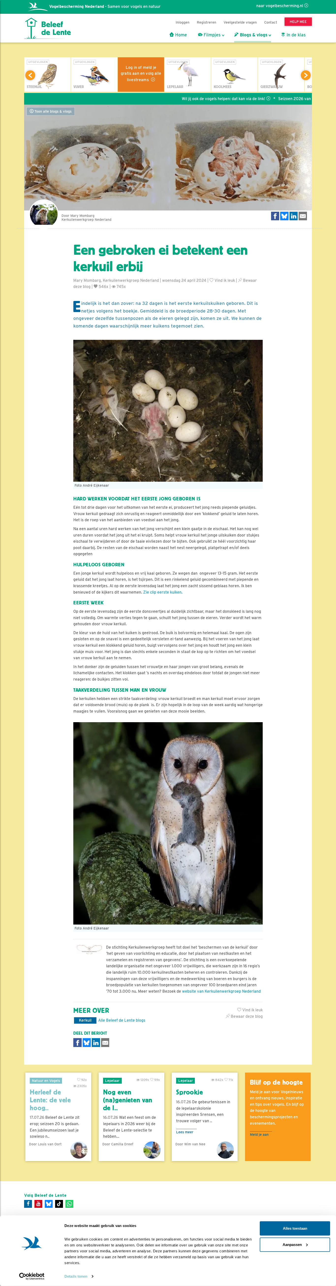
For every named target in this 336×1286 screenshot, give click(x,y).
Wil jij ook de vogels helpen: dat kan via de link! (186, 98)
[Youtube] (38, 1204)
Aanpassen (292, 1244)
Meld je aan (259, 1134)
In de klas (295, 34)
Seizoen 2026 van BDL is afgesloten (273, 98)
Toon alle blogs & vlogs (52, 111)
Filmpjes (211, 34)
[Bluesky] (49, 1204)
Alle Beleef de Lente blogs (121, 1020)
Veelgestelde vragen (240, 22)
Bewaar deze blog (246, 1016)
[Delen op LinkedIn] (294, 216)
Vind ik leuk (224, 280)
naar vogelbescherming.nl (279, 5)
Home (180, 34)
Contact (270, 22)
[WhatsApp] (69, 1204)
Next (306, 75)
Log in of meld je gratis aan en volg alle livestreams (141, 73)
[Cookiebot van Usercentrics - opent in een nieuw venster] (31, 1276)
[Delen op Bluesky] (284, 216)
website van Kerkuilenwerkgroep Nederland (221, 991)
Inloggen (182, 22)
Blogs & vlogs (253, 34)
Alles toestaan (295, 1228)
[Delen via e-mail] (303, 216)
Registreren (206, 22)
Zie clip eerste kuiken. (163, 592)
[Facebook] (28, 1204)
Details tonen (75, 1276)
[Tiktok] (59, 1204)
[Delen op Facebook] (275, 216)
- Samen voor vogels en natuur (105, 6)
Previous (30, 75)
